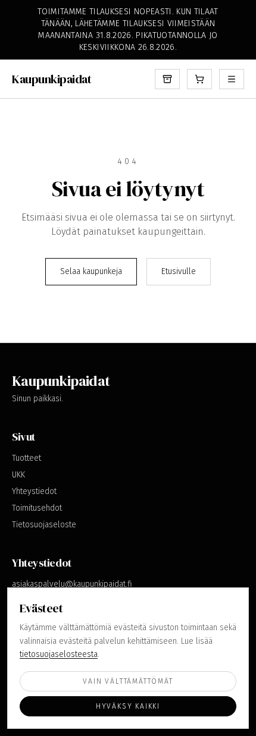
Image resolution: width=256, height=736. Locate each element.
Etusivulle (178, 271)
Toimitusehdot (37, 508)
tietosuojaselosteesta (59, 654)
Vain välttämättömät (128, 681)
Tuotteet (26, 458)
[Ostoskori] (199, 79)
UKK (18, 475)
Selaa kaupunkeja (91, 271)
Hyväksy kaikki (128, 706)
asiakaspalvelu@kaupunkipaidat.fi (72, 584)
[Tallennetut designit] (167, 79)
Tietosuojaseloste (44, 525)
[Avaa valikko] (231, 79)
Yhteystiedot (34, 491)
